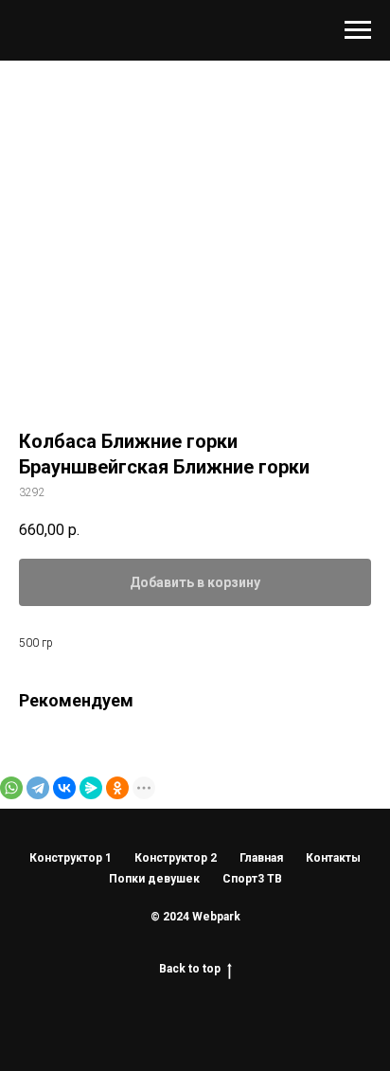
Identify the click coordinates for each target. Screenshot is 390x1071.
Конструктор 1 (70, 858)
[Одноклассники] (117, 787)
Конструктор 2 (175, 858)
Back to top (190, 968)
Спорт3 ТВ (252, 878)
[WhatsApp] (11, 787)
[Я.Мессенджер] (91, 787)
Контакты (333, 858)
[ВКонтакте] (64, 787)
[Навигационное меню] (358, 30)
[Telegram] (38, 787)
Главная (261, 858)
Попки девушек (154, 878)
